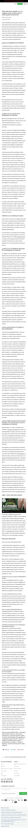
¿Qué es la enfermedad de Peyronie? (8, 810)
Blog (2, 773)
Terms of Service (17, 775)
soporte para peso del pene (12, 429)
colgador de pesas (10, 531)
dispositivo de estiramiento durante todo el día (10, 457)
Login (15, 3)
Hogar (2, 763)
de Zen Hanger (21, 453)
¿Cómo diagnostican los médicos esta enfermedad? (11, 817)
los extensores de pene (20, 491)
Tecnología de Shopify (18, 797)
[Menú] (26, 4)
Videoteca (16, 770)
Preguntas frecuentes (5, 826)
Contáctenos (16, 766)
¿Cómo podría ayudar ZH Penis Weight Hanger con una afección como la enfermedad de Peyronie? (13, 820)
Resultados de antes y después (6, 768)
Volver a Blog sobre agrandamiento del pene (15, 757)
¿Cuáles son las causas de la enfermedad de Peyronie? (11, 812)
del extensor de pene (21, 236)
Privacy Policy (16, 773)
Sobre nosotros (4, 770)
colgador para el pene (13, 514)
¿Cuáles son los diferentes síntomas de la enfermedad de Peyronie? (14, 815)
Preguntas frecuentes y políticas (20, 763)
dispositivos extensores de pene (8, 229)
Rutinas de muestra (17, 768)
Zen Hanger (11, 797)
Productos (3, 766)
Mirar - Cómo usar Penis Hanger (7, 823)
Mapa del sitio (4, 775)
